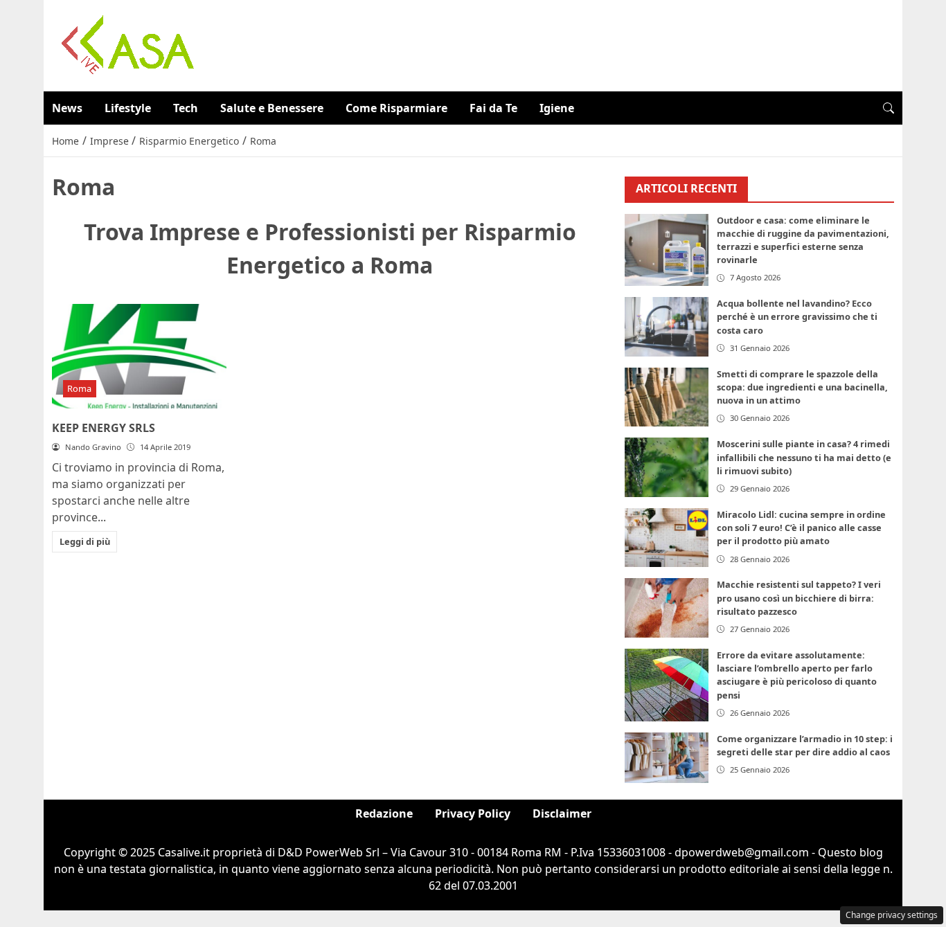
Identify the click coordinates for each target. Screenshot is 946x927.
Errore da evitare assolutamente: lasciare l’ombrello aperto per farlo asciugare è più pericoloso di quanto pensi (797, 675)
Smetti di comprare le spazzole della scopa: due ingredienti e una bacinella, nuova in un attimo (802, 387)
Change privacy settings (892, 915)
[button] (888, 108)
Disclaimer (562, 813)
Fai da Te (493, 108)
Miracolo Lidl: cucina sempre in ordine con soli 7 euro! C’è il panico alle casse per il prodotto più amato (801, 527)
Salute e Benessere (271, 108)
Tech (185, 108)
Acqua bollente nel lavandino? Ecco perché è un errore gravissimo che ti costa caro (797, 316)
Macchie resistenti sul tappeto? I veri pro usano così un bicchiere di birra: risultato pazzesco (799, 597)
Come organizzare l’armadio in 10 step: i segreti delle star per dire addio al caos (805, 745)
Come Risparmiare (396, 108)
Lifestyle (128, 108)
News (67, 108)
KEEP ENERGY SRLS (103, 427)
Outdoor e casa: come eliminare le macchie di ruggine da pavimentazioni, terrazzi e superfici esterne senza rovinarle (803, 240)
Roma (79, 388)
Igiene (556, 108)
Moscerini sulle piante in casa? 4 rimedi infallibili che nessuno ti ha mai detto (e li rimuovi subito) (804, 457)
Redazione (384, 813)
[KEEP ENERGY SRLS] (139, 356)
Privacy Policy (472, 813)
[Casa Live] (128, 44)
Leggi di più (85, 541)
